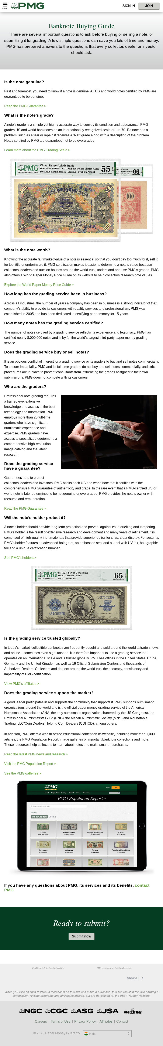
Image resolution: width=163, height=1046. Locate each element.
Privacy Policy (85, 1021)
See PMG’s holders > (20, 558)
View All (133, 978)
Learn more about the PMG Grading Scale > (37, 150)
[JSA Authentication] (107, 1011)
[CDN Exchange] (114, 978)
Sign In (128, 6)
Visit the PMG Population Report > (30, 764)
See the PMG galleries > (22, 773)
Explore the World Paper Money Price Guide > (39, 285)
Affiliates (106, 1021)
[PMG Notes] (29, 6)
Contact (122, 1021)
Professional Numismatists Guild (48, 976)
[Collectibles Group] (132, 1011)
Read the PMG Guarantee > (25, 106)
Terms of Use (60, 1021)
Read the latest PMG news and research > (36, 754)
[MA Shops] (92, 978)
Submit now (81, 936)
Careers (41, 1021)
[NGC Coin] (31, 1011)
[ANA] (26, 976)
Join (149, 6)
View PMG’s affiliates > (21, 684)
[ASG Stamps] (82, 1011)
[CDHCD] (70, 976)
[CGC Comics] (57, 1011)
